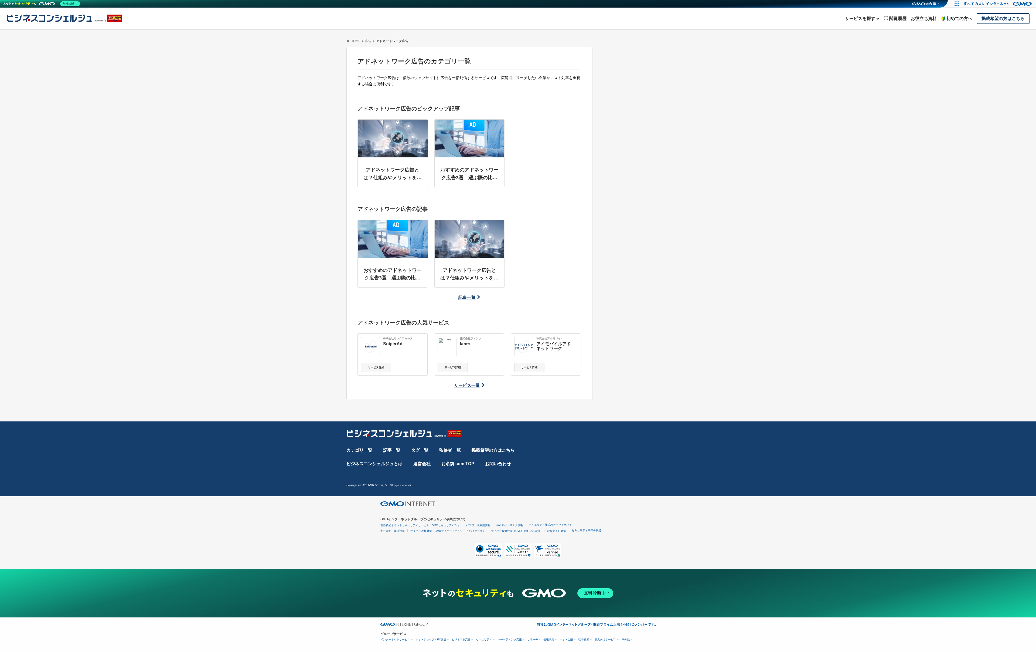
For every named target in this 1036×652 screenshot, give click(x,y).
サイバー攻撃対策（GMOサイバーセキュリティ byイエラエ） (447, 530)
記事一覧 (467, 297)
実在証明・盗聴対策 (392, 530)
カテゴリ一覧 (359, 450)
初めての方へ (959, 18)
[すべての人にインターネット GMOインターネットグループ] (998, 4)
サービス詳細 (376, 367)
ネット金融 (566, 639)
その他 (626, 639)
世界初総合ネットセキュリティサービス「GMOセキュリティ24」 (420, 525)
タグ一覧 (419, 450)
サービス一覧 (467, 385)
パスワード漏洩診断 (478, 525)
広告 (368, 41)
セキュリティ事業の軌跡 (586, 530)
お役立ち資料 (924, 18)
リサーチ (532, 639)
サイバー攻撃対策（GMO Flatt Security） (516, 530)
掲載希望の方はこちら (493, 450)
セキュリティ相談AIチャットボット (550, 524)
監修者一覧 (450, 450)
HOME (355, 41)
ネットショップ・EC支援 (430, 639)
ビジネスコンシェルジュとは (374, 463)
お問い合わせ (498, 463)
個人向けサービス (605, 639)
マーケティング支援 (509, 639)
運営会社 (422, 463)
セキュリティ (484, 639)
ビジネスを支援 (461, 639)
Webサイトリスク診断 (509, 525)
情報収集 (548, 639)
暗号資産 (583, 639)
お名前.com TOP (457, 463)
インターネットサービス (395, 639)
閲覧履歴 (897, 18)
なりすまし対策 (556, 530)
